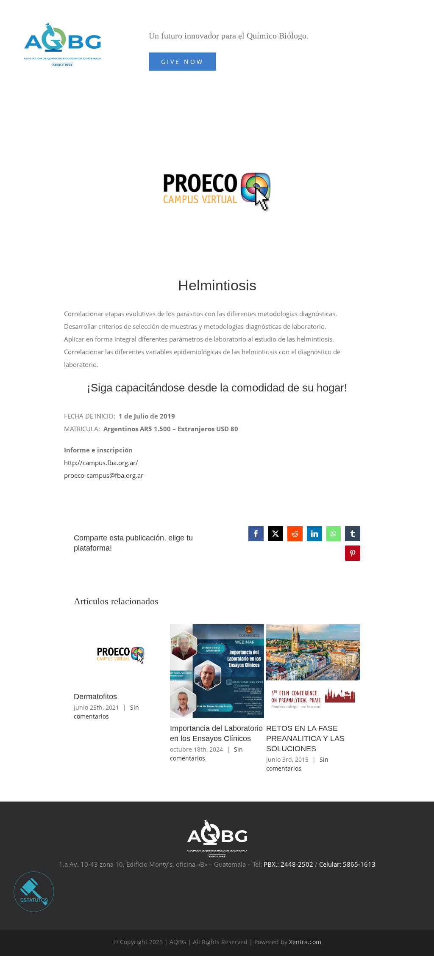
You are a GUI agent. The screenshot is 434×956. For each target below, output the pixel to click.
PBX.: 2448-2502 (288, 864)
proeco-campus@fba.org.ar (103, 475)
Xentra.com (305, 942)
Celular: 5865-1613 (347, 864)
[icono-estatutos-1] (34, 873)
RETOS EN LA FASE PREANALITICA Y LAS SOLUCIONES (305, 738)
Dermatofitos (95, 696)
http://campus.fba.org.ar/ (101, 462)
